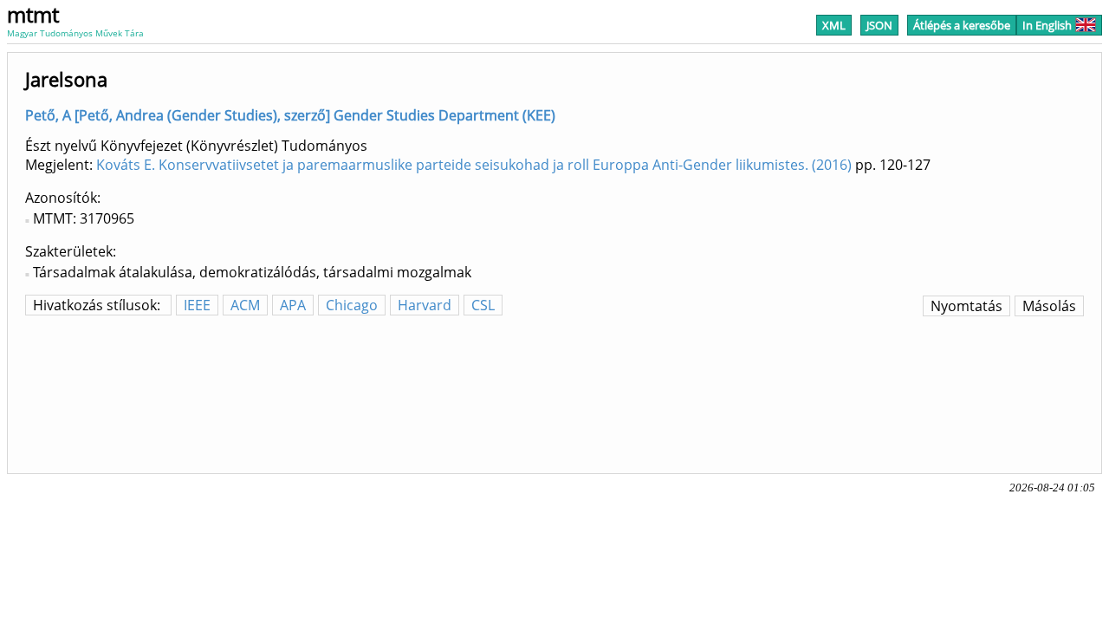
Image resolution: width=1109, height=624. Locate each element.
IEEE (197, 305)
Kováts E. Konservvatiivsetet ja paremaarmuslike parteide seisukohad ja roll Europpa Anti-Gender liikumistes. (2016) (474, 164)
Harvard (424, 305)
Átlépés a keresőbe (961, 25)
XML (834, 25)
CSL (483, 305)
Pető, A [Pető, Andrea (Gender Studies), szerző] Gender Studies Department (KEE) (290, 115)
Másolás (1049, 305)
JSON (879, 25)
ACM (245, 305)
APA (293, 305)
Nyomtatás (966, 305)
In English (1047, 25)
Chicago (352, 305)
